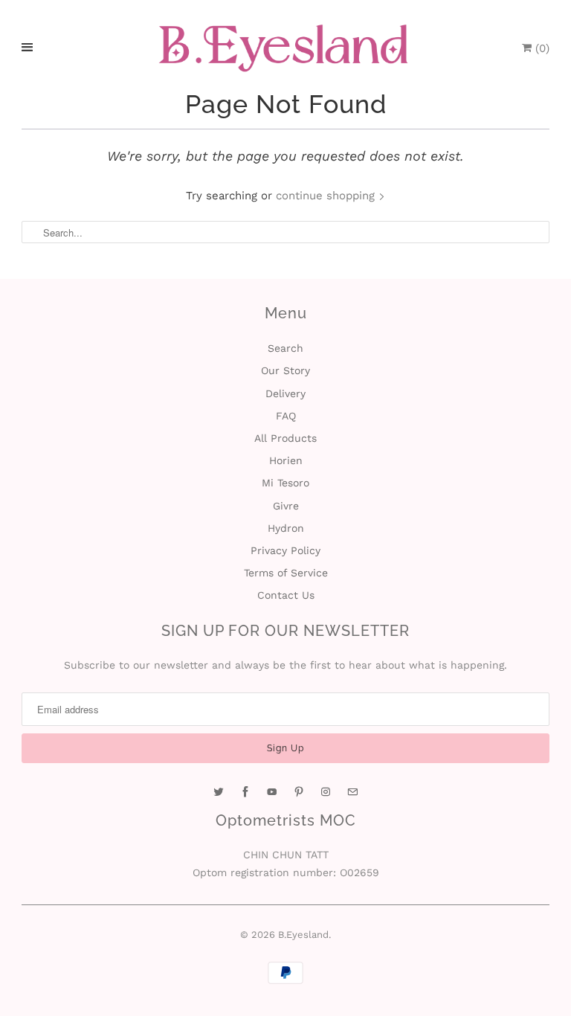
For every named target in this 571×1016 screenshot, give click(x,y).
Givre (286, 506)
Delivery (285, 393)
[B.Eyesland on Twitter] (218, 792)
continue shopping (327, 195)
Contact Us (285, 595)
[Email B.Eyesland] (352, 792)
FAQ (286, 416)
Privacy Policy (285, 550)
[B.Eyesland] (286, 48)
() (540, 48)
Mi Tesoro (285, 483)
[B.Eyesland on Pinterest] (299, 792)
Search (285, 348)
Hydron (286, 528)
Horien (286, 460)
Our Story (285, 370)
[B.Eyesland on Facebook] (245, 792)
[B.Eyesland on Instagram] (325, 792)
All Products (285, 438)
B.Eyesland (303, 934)
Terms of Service (286, 573)
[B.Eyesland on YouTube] (272, 792)
